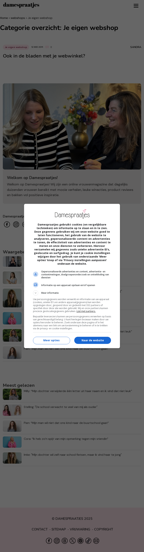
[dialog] (72, 276)
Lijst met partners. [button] (86, 311)
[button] (72, 293)
